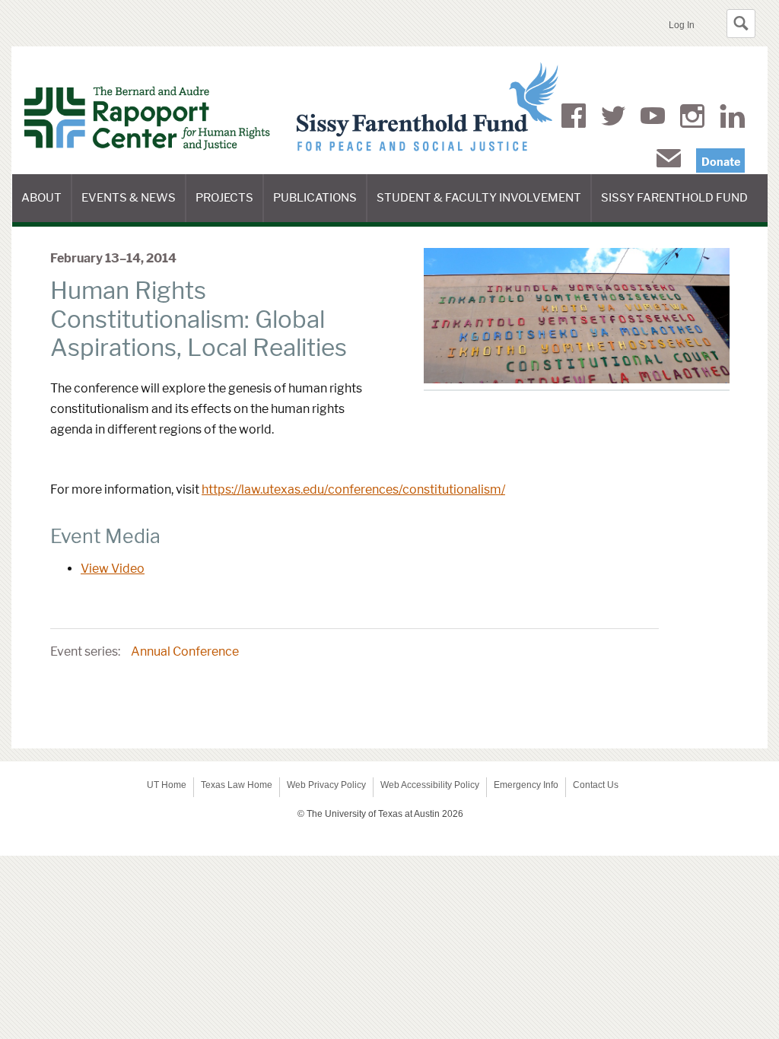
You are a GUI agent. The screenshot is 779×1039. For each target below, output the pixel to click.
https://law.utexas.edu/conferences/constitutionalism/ (353, 489)
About (46, 206)
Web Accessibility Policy (429, 785)
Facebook (573, 118)
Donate (720, 162)
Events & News (133, 206)
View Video (113, 568)
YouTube (653, 118)
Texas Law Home (236, 785)
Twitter (613, 118)
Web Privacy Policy (326, 785)
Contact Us (595, 785)
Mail (669, 161)
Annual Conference (185, 651)
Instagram (692, 118)
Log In (682, 25)
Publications (320, 206)
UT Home (166, 785)
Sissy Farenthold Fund (679, 206)
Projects (230, 206)
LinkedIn (732, 118)
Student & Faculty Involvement (484, 206)
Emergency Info (526, 785)
